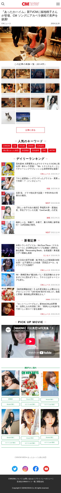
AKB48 (30, 146)
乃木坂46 (40, 146)
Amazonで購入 (10, 404)
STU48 (22, 146)
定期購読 (10, 399)
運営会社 (40, 482)
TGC (44, 150)
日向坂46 (35, 150)
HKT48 (52, 150)
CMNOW (6, 146)
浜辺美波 (25, 150)
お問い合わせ (28, 479)
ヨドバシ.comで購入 (30, 404)
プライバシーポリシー (43, 479)
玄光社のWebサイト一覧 (26, 482)
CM (14, 146)
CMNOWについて (15, 479)
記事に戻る (30, 130)
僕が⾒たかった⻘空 (10, 150)
